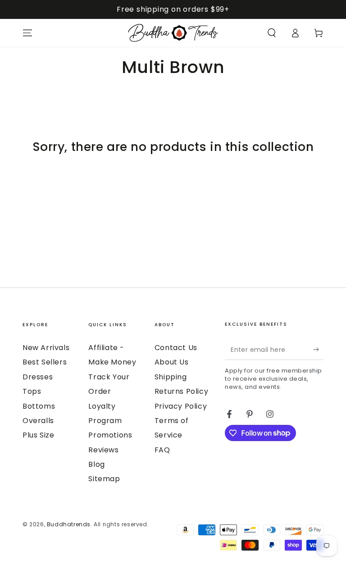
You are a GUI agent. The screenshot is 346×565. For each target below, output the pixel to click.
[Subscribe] (318, 350)
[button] (271, 33)
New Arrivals (46, 347)
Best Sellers (45, 362)
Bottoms (39, 406)
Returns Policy (181, 391)
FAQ (162, 450)
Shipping (171, 377)
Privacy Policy (181, 406)
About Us (172, 362)
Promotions (110, 435)
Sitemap (104, 479)
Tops (32, 391)
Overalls (38, 420)
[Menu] (27, 33)
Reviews (103, 450)
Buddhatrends (69, 524)
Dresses (38, 377)
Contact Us (176, 347)
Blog (96, 464)
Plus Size (38, 435)
